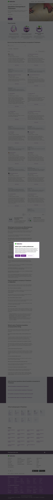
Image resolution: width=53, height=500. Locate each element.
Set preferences (30, 255)
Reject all (23, 255)
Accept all (17, 255)
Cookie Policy (24, 252)
